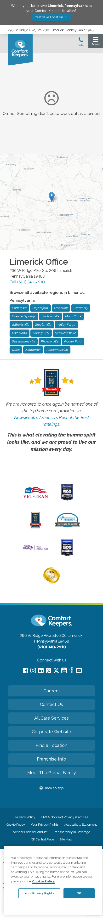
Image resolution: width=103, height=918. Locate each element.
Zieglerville (43, 324)
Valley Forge (66, 324)
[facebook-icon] (25, 670)
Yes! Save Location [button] (49, 17)
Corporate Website (51, 731)
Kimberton (33, 350)
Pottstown (19, 308)
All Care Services (51, 718)
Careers (52, 690)
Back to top (53, 788)
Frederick (61, 308)
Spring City (41, 333)
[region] (53, 880)
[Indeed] (71, 671)
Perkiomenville (57, 350)
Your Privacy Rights (44, 824)
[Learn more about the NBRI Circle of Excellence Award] (51, 582)
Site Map (66, 839)
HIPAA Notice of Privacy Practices (64, 817)
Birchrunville (50, 316)
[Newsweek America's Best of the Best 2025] (35, 527)
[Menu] (95, 42)
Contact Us (51, 704)
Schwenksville (65, 333)
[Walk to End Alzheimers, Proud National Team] (36, 550)
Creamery (81, 308)
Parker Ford (73, 341)
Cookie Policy (15, 824)
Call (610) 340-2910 (27, 282)
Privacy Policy (25, 817)
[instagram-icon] (33, 670)
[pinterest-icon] (48, 670)
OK (79, 893)
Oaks (16, 350)
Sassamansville (23, 341)
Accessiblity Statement (80, 824)
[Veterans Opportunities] (35, 499)
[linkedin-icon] (41, 670)
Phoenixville (49, 341)
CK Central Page (42, 839)
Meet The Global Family (51, 772)
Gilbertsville (20, 324)
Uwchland (19, 333)
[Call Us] (81, 43)
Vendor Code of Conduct (30, 832)
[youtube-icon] (64, 670)
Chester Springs (24, 316)
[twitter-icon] (56, 671)
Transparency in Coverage (71, 832)
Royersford (40, 308)
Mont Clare (73, 316)
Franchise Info (51, 758)
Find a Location (51, 745)
